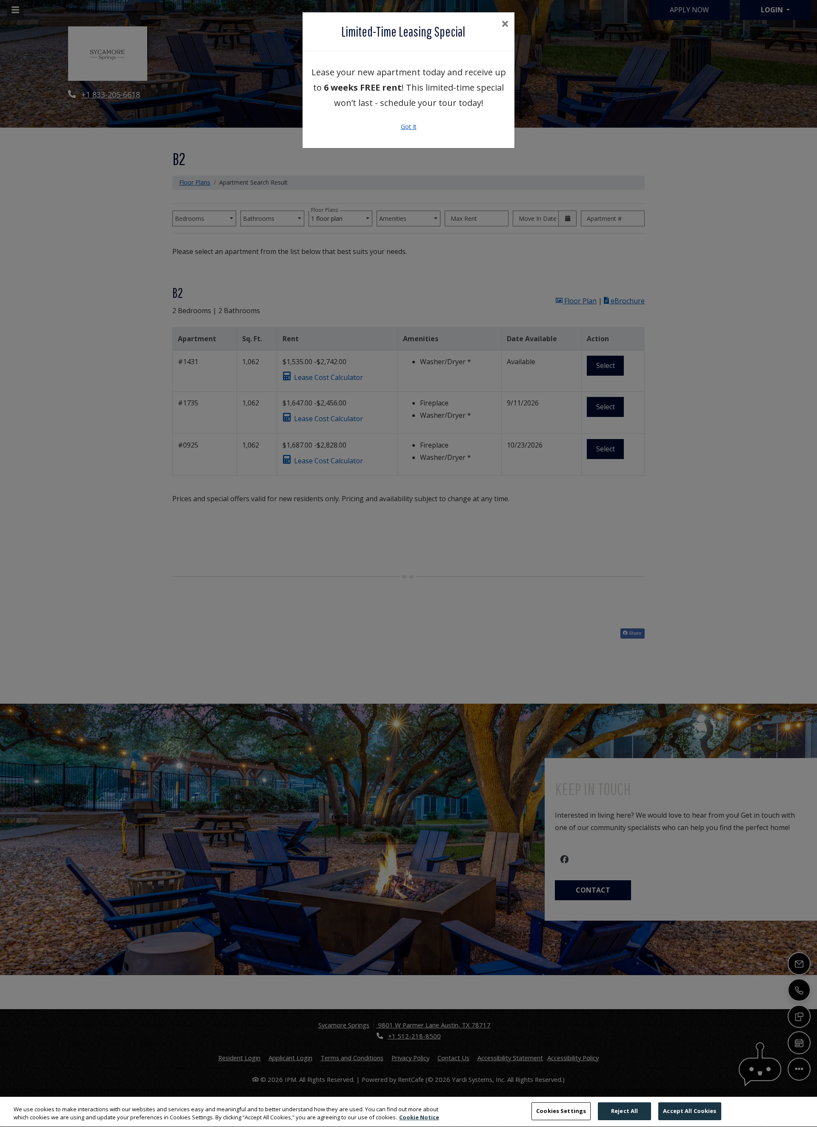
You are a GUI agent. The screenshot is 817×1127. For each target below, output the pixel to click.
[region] (408, 1112)
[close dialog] (505, 24)
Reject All (624, 1111)
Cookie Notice (419, 1117)
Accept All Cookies (689, 1111)
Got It (409, 127)
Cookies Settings (561, 1111)
